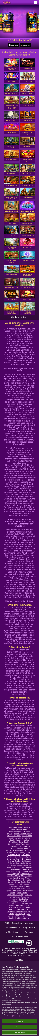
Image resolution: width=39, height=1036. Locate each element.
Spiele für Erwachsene (21, 896)
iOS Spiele (26, 855)
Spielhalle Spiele (13, 903)
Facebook (29, 932)
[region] (19, 998)
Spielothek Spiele (22, 905)
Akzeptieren (19, 1021)
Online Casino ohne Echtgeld (20, 873)
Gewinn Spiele (22, 848)
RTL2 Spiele (20, 914)
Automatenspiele (15, 831)
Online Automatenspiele (18, 909)
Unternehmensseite (12, 928)
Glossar (32, 928)
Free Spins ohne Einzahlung (19, 841)
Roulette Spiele (14, 888)
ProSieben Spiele (22, 918)
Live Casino (26, 859)
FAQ (25, 928)
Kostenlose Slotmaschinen (17, 912)
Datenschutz (17, 923)
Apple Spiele (22, 829)
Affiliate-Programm (14, 932)
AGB (7, 923)
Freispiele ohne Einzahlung (18, 844)
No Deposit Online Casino (19, 862)
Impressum (29, 923)
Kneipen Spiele (25, 857)
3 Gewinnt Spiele (15, 827)
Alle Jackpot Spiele (19, 317)
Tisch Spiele (24, 901)
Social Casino (22, 893)
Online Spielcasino (22, 882)
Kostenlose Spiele (13, 859)
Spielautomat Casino (15, 895)
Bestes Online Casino (22, 834)
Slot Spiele (17, 890)
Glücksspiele (26, 850)
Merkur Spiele (14, 861)
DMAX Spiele (20, 916)
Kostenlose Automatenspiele (19, 907)
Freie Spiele (24, 842)
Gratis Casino (12, 853)
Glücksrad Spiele (13, 850)
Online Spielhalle (16, 884)
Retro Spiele (24, 886)
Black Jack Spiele (14, 836)
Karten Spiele (12, 857)
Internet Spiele (14, 855)
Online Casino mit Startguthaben (20, 868)
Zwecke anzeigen (19, 1032)
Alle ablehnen (20, 1027)
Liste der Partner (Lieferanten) (11, 1016)
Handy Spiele (25, 853)
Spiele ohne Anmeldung (18, 900)
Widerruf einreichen (19, 937)
